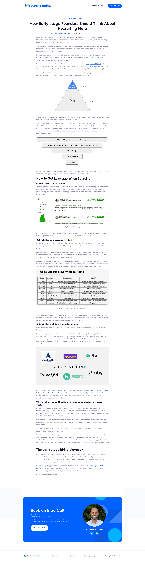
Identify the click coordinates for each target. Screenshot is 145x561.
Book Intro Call (115, 5)
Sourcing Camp (89, 556)
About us (55, 556)
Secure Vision (101, 390)
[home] (38, 6)
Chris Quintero (60, 33)
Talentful (51, 393)
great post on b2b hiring (94, 64)
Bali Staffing (88, 390)
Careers (72, 556)
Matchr (60, 393)
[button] (98, 5)
